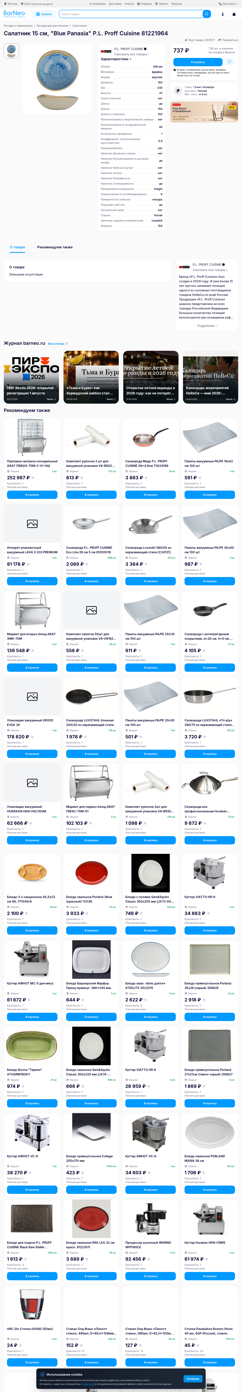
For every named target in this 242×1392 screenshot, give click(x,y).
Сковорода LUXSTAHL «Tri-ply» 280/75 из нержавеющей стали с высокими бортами (209, 722)
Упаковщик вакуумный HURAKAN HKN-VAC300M (26, 809)
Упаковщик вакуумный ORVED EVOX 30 (30, 722)
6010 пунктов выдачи (38, 3)
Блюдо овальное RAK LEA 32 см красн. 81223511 (90, 1245)
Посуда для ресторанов (52, 25)
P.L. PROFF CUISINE (128, 49)
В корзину (198, 62)
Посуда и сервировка (18, 25)
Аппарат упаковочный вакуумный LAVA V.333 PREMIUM (32, 550)
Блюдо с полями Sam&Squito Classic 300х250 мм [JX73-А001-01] (150, 899)
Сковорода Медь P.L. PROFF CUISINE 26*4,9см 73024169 (146, 463)
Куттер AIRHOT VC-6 (140, 1156)
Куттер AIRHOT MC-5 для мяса (30, 983)
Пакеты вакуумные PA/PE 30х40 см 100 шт (209, 550)
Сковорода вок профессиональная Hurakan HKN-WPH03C (206, 809)
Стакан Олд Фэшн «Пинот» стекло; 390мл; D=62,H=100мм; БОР (149, 1331)
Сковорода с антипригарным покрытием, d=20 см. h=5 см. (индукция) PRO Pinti (207, 636)
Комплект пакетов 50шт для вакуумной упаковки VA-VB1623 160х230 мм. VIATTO (90, 636)
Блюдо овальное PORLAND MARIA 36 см (205, 1158)
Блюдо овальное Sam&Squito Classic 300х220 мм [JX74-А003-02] (88, 1072)
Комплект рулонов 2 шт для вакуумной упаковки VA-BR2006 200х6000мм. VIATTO (91, 463)
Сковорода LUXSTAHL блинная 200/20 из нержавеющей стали (90, 722)
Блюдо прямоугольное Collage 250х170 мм (89, 1158)
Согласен (193, 1378)
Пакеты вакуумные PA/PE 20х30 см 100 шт (150, 722)
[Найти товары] (207, 14)
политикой (89, 1384)
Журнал (176, 3)
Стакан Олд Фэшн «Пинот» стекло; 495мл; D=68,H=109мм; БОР (90, 1331)
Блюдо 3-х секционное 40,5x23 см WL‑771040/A (31, 899)
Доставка (115, 3)
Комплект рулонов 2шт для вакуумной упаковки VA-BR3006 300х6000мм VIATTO (150, 809)
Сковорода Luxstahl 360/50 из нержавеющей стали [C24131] (148, 550)
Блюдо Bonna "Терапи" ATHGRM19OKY (24, 1072)
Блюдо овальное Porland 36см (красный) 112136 (89, 899)
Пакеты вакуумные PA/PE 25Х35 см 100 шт (150, 636)
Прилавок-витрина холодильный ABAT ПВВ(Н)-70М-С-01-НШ (32, 463)
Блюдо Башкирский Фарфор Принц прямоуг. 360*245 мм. (89, 985)
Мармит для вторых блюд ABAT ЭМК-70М (31, 636)
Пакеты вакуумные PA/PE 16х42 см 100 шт (209, 463)
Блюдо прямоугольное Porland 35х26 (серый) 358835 (208, 985)
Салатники (79, 25)
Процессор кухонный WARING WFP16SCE (148, 1245)
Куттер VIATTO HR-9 (200, 897)
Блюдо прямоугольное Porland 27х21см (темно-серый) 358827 (209, 1072)
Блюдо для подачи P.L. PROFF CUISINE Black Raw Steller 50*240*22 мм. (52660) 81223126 (29, 1245)
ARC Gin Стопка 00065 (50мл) (30, 1329)
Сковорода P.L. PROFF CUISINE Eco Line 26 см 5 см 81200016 (89, 550)
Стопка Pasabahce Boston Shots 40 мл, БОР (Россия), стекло (209, 1331)
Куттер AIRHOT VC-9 (22, 1156)
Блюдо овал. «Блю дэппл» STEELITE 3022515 (145, 985)
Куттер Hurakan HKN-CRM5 (205, 1242)
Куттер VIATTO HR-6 (140, 1070)
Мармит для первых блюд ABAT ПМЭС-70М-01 (90, 809)
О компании (97, 3)
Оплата (129, 3)
